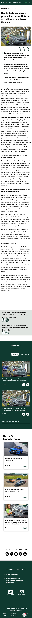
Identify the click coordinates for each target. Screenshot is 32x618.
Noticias (11, 9)
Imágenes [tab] (16, 345)
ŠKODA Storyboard (12, 575)
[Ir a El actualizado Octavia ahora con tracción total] (16, 449)
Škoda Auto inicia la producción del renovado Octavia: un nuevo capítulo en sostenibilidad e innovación (16, 522)
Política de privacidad (14, 614)
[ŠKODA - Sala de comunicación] (11, 3)
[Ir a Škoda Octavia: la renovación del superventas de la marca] (16, 480)
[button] (29, 2)
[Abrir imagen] (16, 369)
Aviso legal (4, 614)
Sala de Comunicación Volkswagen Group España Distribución (14, 580)
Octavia (18, 9)
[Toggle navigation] (25, 2)
